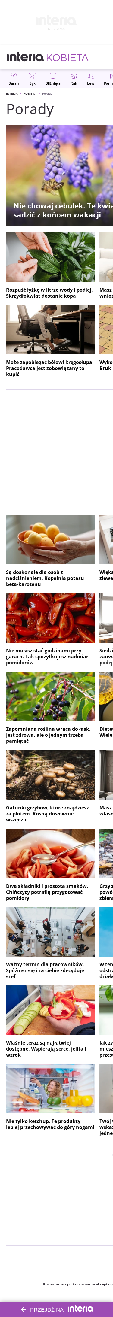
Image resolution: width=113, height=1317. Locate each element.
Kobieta (30, 93)
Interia (12, 93)
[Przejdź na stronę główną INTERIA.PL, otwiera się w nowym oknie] (25, 57)
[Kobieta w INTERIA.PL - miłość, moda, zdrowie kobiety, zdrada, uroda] (68, 57)
